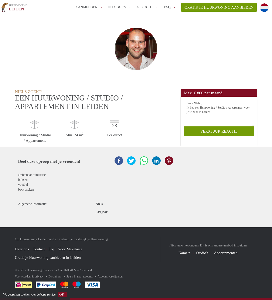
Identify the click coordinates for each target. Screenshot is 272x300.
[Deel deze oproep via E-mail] (169, 160)
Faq (51, 249)
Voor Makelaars (70, 249)
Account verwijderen (110, 276)
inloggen (117, 7)
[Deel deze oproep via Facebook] (119, 160)
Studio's (202, 253)
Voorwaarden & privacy (29, 276)
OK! (62, 294)
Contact (39, 249)
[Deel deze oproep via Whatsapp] (144, 160)
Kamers (184, 253)
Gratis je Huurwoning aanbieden (219, 7)
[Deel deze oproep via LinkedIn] (156, 160)
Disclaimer (55, 276)
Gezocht (145, 7)
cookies (25, 294)
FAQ (167, 7)
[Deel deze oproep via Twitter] (131, 160)
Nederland (85, 270)
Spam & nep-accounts (80, 276)
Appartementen (226, 253)
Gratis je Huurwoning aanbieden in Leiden (48, 257)
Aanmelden (86, 7)
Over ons (22, 249)
